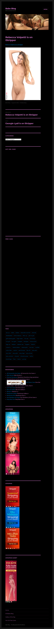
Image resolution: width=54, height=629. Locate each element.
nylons (15, 350)
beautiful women (25, 332)
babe (12, 332)
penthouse (22, 350)
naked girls (24, 347)
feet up (25, 335)
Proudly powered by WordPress (18, 624)
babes (17, 332)
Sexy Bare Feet (11, 399)
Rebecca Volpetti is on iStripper (14, 44)
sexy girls (15, 353)
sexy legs (22, 353)
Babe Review (10, 375)
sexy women (9, 356)
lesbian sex (20, 344)
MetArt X (9, 391)
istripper (26, 341)
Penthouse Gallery (12, 393)
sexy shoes (29, 353)
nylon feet (9, 350)
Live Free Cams (11, 387)
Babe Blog (10, 8)
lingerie (27, 344)
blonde (34, 332)
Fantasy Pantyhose (12, 377)
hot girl (8, 341)
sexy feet (8, 353)
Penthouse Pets (11, 395)
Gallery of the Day (10, 617)
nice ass (31, 347)
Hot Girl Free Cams (10, 620)
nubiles (37, 347)
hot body (32, 338)
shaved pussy (24, 356)
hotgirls (20, 341)
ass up (8, 332)
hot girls (14, 341)
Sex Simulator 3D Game (13, 397)
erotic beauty (17, 335)
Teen (14, 359)
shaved (17, 356)
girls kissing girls (10, 338)
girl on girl (31, 335)
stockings (8, 359)
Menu (46, 9)
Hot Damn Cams (30, 382)
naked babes (16, 347)
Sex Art (29, 350)
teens (19, 359)
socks (31, 356)
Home (7, 610)
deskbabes (9, 335)
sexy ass (34, 350)
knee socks (33, 341)
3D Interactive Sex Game (14, 373)
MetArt (33, 344)
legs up (8, 344)
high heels (20, 338)
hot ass (26, 338)
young (24, 359)
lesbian (14, 344)
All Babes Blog (23, 102)
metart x (8, 347)
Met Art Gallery (11, 389)
